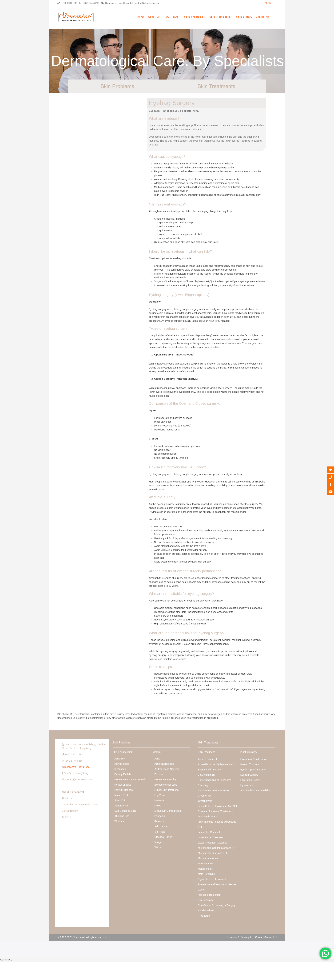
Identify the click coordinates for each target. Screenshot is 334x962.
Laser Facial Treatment (210, 837)
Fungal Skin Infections (166, 790)
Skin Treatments (219, 16)
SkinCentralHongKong (76, 773)
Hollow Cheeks (122, 784)
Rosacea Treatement (209, 894)
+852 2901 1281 (69, 3)
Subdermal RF (206, 910)
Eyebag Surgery (249, 774)
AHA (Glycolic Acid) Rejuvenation (216, 764)
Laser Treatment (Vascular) (213, 842)
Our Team (172, 16)
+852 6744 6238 (90, 3)
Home (141, 16)
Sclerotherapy (205, 900)
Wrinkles (119, 821)
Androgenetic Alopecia (166, 769)
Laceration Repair (250, 780)
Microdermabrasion (208, 858)
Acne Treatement (207, 759)
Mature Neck (121, 795)
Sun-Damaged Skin (125, 810)
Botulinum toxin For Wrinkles (213, 790)
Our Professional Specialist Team (80, 804)
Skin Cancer (161, 826)
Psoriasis (159, 816)
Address (66, 817)
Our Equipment (70, 810)
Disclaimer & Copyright (238, 937)
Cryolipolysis (205, 800)
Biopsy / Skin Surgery (210, 769)
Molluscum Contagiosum (167, 810)
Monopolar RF (205, 863)
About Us (154, 16)
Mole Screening (206, 874)
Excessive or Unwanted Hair (130, 779)
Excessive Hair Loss (165, 784)
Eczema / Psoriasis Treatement (215, 811)
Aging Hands (121, 763)
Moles (157, 805)
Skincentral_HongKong (77, 767)
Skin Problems (193, 16)
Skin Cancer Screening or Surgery (217, 905)
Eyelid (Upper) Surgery (253, 769)
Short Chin (120, 800)
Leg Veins (159, 795)
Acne (157, 758)
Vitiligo (158, 842)
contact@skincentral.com (147, 3)
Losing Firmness (123, 790)
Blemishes (120, 769)
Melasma (159, 800)
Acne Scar (120, 758)
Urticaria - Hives (163, 837)
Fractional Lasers (207, 816)
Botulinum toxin (206, 774)
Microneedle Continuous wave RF (216, 847)
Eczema (158, 774)
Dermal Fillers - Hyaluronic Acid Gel (217, 806)
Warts (157, 847)
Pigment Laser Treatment (212, 879)
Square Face (121, 805)
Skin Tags (159, 831)
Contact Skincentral (266, 937)
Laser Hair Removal (209, 832)
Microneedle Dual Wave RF (213, 853)
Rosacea (159, 821)
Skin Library (244, 16)
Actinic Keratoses (164, 763)
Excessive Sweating (165, 779)
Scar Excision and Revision (255, 790)
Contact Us (263, 16)
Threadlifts (204, 915)
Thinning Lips (121, 816)
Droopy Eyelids (122, 774)
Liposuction (246, 785)
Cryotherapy (205, 795)
